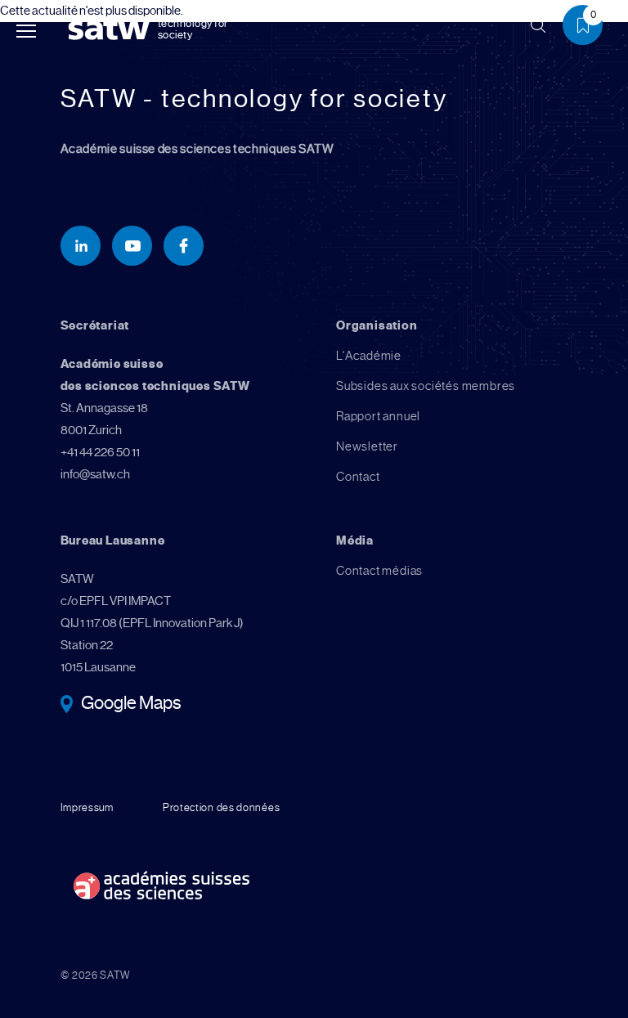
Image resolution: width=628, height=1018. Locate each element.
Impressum (87, 807)
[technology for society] (112, 29)
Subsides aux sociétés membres (425, 386)
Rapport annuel (378, 416)
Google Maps (131, 704)
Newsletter (367, 446)
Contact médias (379, 570)
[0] (589, 27)
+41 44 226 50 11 (100, 452)
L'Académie (368, 355)
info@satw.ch (95, 474)
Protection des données (221, 807)
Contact (358, 476)
